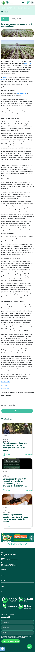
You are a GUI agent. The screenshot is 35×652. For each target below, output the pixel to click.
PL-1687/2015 (5, 385)
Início (4, 8)
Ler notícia (8, 454)
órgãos (3, 79)
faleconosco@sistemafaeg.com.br (9, 559)
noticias (9, 8)
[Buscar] (32, 2)
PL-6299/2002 (5, 382)
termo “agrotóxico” (21, 93)
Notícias (17, 411)
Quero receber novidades (11, 641)
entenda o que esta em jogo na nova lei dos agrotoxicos (23, 8)
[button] (31, 538)
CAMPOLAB (28, 454)
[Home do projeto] (7, 3)
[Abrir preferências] (2, 649)
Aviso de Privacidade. (20, 637)
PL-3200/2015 (5, 388)
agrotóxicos (27, 63)
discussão (5, 77)
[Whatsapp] (29, 646)
